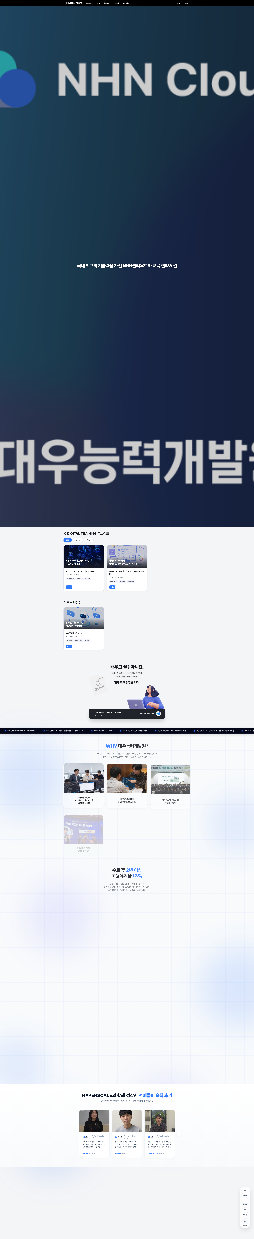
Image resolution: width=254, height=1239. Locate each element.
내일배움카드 (125, 3)
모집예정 (78, 540)
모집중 (67, 540)
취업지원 (98, 3)
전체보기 (88, 540)
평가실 (178, 3)
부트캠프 (88, 3)
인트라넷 (185, 3)
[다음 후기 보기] (178, 1133)
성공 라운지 (106, 3)
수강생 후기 (116, 3)
